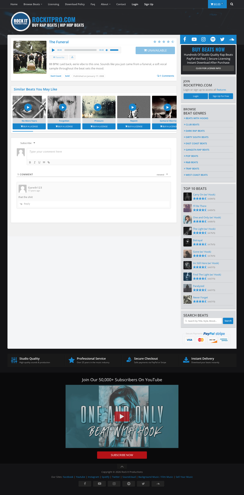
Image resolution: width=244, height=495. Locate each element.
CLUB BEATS (192, 124)
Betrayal (198, 240)
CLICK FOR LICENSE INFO (208, 68)
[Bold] (30, 162)
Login (135, 4)
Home (14, 4)
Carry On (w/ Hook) (204, 194)
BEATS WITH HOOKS (197, 118)
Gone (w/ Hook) (202, 251)
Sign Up (148, 4)
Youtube (80, 476)
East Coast (56, 75)
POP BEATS (192, 156)
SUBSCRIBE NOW (122, 455)
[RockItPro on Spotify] (213, 39)
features (221, 89)
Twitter (116, 476)
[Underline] (39, 162)
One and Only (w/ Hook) (207, 217)
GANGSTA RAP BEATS (197, 149)
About (104, 4)
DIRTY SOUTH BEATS (197, 137)
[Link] (48, 162)
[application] (85, 50)
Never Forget (200, 297)
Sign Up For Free (221, 96)
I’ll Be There (199, 206)
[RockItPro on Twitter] (222, 39)
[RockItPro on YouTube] (194, 39)
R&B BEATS (192, 162)
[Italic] (34, 162)
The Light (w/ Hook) (204, 228)
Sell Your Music (184, 476)
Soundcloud (129, 476)
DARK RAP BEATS (195, 130)
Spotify (105, 476)
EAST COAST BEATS (196, 143)
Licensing (53, 4)
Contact (121, 4)
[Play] (53, 50)
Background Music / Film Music (155, 476)
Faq (93, 4)
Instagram (93, 476)
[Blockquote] (44, 162)
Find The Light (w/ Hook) (207, 274)
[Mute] (107, 50)
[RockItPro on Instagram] (203, 39)
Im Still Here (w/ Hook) (206, 263)
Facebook (68, 476)
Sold (67, 75)
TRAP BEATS (192, 168)
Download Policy (75, 4)
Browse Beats (32, 4)
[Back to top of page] (122, 466)
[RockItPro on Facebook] (184, 39)
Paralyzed (198, 286)
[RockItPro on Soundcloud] (231, 39)
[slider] (114, 50)
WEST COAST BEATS (197, 174)
